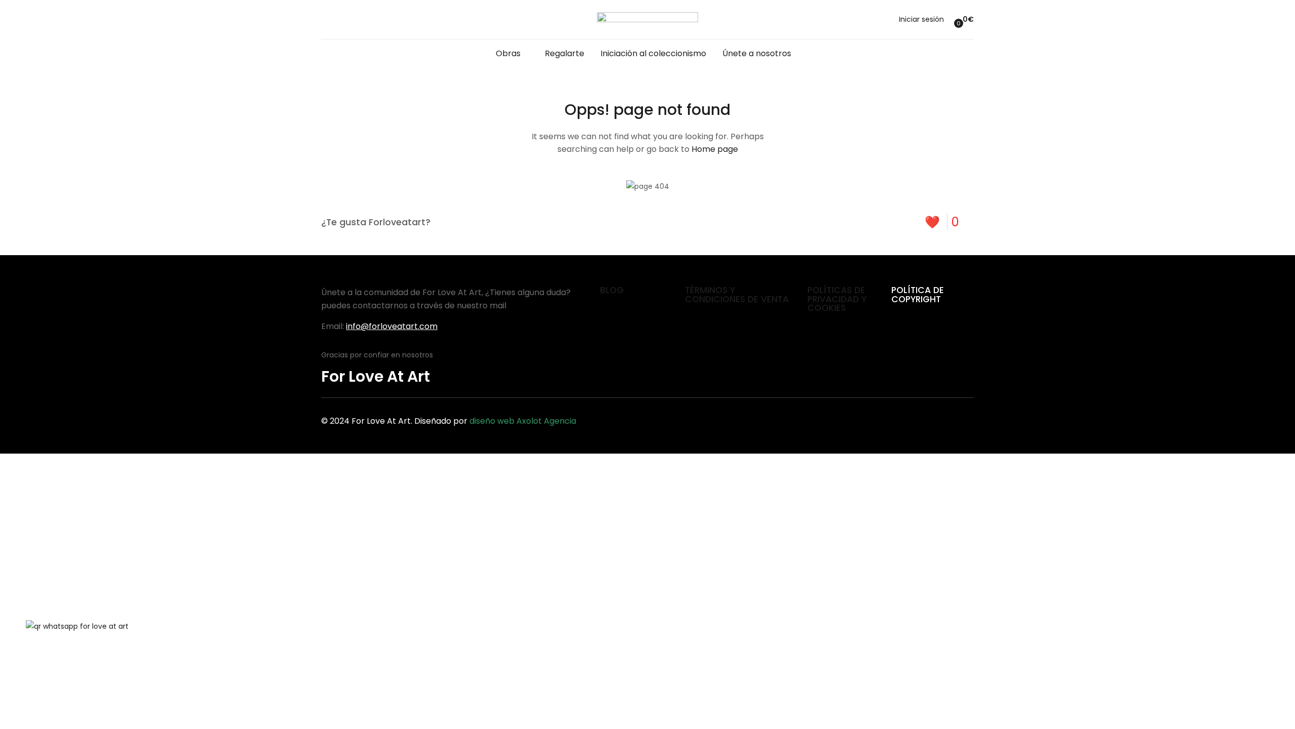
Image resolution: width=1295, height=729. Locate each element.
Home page (715, 149)
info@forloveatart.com (392, 326)
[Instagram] (961, 419)
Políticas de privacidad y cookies (837, 299)
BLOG (612, 290)
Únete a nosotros (756, 53)
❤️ (942, 222)
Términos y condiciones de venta (737, 294)
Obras (509, 53)
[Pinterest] (921, 419)
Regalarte (564, 53)
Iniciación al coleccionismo (653, 53)
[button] (963, 19)
